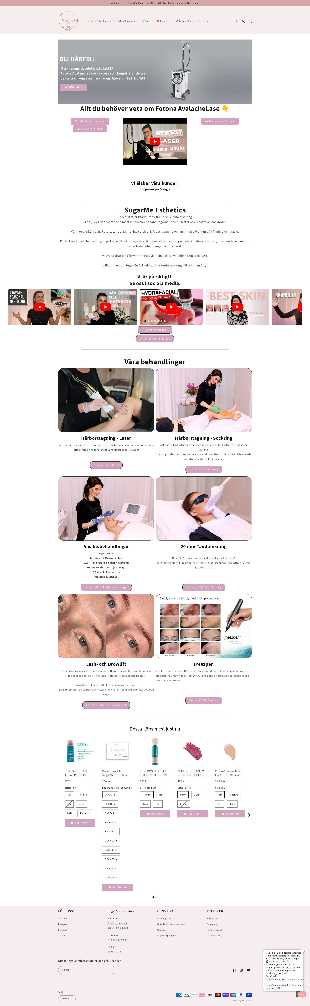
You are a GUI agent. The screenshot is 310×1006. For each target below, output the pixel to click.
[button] (98, 21)
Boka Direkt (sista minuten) (171, 924)
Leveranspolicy (214, 935)
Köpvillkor (212, 918)
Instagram (63, 924)
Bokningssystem (165, 918)
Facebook (63, 930)
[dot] (145, 321)
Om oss (161, 930)
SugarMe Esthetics (245, 1001)
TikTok (62, 935)
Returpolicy (213, 924)
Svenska (65, 998)
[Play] (155, 141)
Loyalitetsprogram (166, 935)
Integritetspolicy (215, 930)
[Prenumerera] (112, 970)
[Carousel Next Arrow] (306, 307)
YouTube (62, 918)
